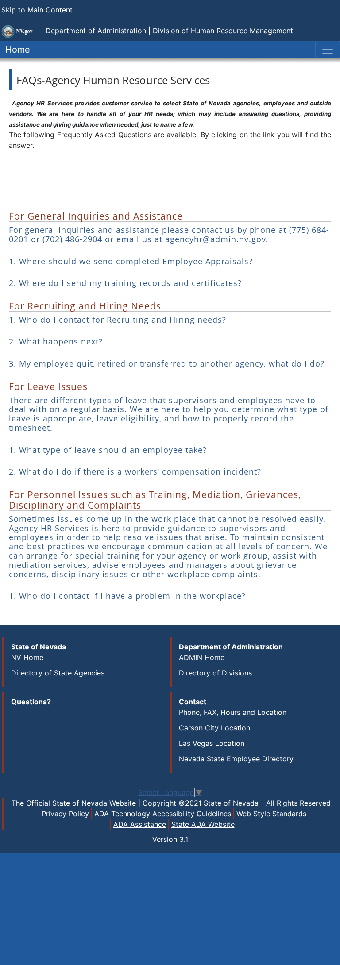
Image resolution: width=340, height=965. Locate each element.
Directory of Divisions (215, 672)
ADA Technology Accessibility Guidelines (162, 813)
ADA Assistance (139, 824)
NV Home (27, 657)
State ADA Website (203, 824)
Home (15, 49)
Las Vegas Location (211, 743)
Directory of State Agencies (57, 672)
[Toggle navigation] (327, 49)
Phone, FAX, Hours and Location (232, 712)
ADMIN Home (201, 657)
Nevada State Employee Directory (236, 758)
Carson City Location (214, 727)
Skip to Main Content (37, 9)
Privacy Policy (65, 813)
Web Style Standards (271, 813)
